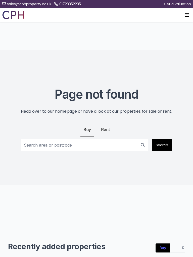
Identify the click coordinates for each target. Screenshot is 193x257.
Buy (87, 129)
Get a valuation (177, 4)
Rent (105, 129)
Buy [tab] (163, 248)
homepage (66, 111)
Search (162, 145)
